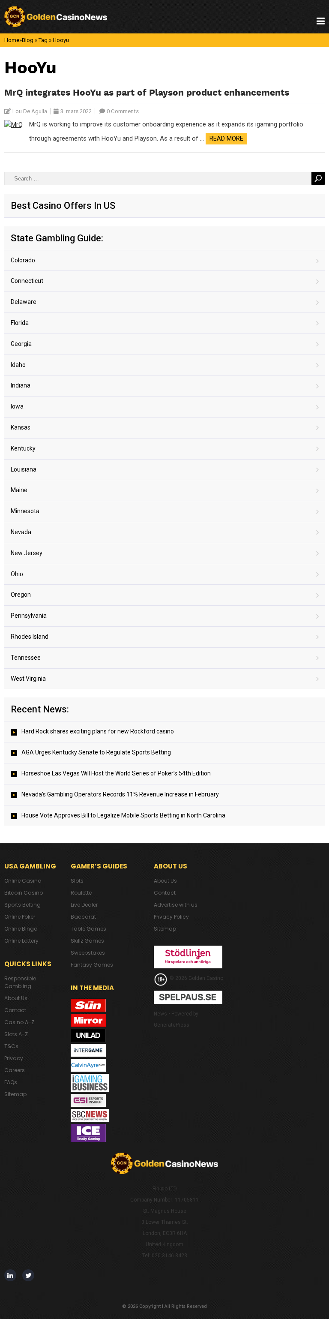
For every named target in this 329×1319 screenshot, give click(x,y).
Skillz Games (87, 940)
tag (43, 40)
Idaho (18, 364)
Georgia (21, 343)
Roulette (81, 892)
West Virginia (28, 678)
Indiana (20, 385)
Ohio (17, 574)
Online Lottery (21, 940)
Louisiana (23, 469)
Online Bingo (20, 928)
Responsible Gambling (20, 982)
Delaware (23, 301)
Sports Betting (22, 904)
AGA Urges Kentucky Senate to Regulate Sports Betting (96, 752)
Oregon (21, 594)
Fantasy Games (92, 964)
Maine (19, 490)
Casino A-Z (19, 1022)
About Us (15, 998)
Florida (20, 322)
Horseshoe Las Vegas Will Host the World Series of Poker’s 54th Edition (116, 773)
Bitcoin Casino (23, 892)
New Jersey (26, 553)
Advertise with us (175, 904)
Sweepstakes (88, 952)
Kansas (20, 427)
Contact (15, 1010)
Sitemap (15, 1094)
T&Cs (11, 1046)
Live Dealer (84, 904)
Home (11, 40)
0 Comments (123, 111)
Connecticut (27, 280)
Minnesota (25, 511)
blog (27, 40)
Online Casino (22, 880)
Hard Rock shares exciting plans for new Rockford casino (97, 731)
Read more (226, 138)
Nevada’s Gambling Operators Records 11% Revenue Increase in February (120, 794)
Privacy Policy (171, 916)
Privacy (13, 1058)
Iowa (17, 406)
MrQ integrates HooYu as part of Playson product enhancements (146, 93)
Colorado (23, 260)
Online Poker (19, 916)
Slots (77, 880)
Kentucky (23, 448)
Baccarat (83, 916)
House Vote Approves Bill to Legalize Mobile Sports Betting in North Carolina (123, 815)
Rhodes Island (29, 636)
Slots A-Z (16, 1034)
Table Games (88, 928)
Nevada (21, 532)
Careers (14, 1070)
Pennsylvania (29, 615)
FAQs (10, 1082)
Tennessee (26, 657)
